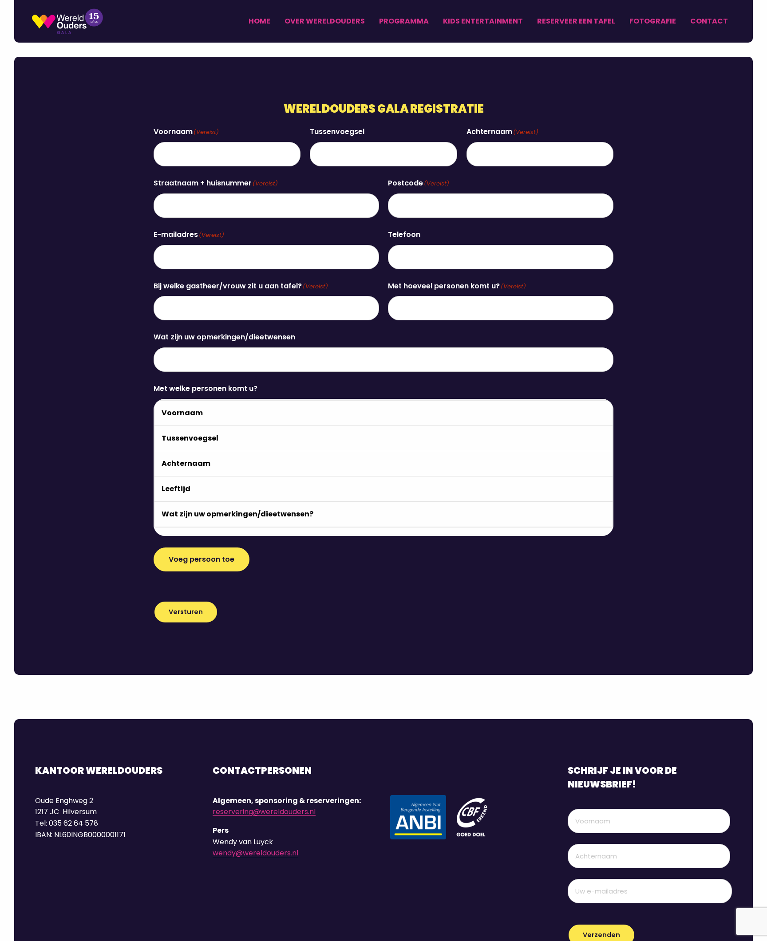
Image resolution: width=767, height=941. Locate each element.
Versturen (186, 611)
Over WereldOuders (325, 21)
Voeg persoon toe (201, 559)
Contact (709, 21)
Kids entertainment (483, 21)
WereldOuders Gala (76, 21)
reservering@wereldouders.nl (264, 812)
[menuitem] (259, 21)
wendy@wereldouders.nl (255, 853)
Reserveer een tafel (576, 21)
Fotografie (652, 21)
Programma (404, 21)
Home (259, 21)
